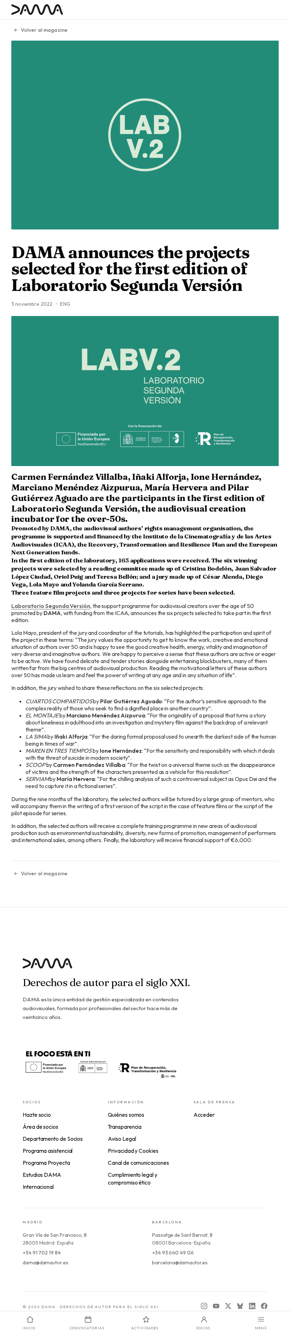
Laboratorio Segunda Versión (50, 605)
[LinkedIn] (252, 1306)
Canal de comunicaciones (138, 1162)
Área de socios (40, 1126)
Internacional (38, 1186)
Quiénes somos (126, 1114)
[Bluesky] (240, 1306)
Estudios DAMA (42, 1174)
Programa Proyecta (46, 1162)
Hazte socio (37, 1114)
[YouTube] (216, 1306)
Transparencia (124, 1126)
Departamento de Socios (53, 1138)
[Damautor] (145, 967)
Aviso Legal (122, 1138)
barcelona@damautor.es (180, 1262)
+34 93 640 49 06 (173, 1252)
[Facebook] (264, 1306)
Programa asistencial (47, 1150)
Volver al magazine (44, 30)
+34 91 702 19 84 (42, 1252)
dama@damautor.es (45, 1262)
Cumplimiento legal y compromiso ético (132, 1178)
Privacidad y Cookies (133, 1150)
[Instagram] (204, 1306)
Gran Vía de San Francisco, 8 (55, 1235)
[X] (228, 1306)
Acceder (204, 1114)
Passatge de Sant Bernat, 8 (182, 1235)
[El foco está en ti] (100, 1063)
